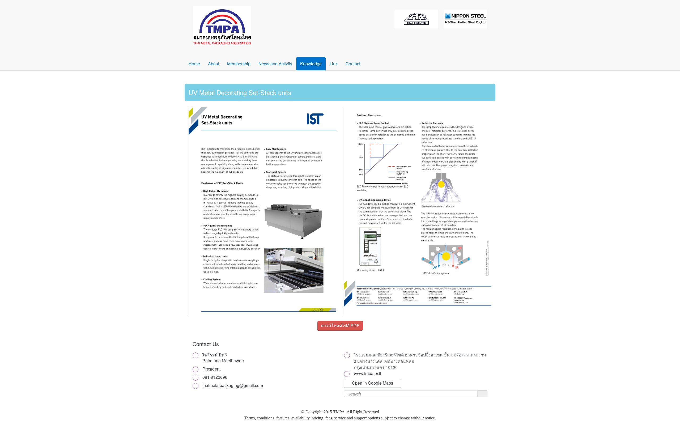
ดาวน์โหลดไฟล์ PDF (340, 325)
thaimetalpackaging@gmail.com (232, 385)
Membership (238, 64)
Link (334, 64)
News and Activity (275, 64)
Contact (353, 64)
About (213, 64)
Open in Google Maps (372, 383)
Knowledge (311, 64)
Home (194, 64)
